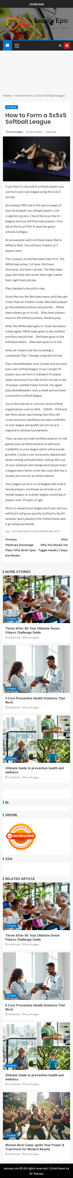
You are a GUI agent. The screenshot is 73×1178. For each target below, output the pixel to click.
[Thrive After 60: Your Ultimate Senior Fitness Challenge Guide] (36, 599)
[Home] (7, 45)
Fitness (11, 107)
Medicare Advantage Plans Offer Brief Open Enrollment (20, 547)
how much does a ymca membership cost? (36, 531)
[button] (16, 45)
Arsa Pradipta (15, 131)
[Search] (60, 45)
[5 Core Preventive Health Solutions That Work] (36, 669)
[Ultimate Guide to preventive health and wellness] (36, 739)
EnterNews (57, 1168)
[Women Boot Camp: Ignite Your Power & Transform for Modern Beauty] (36, 1116)
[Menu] (16, 45)
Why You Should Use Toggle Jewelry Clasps (53, 544)
